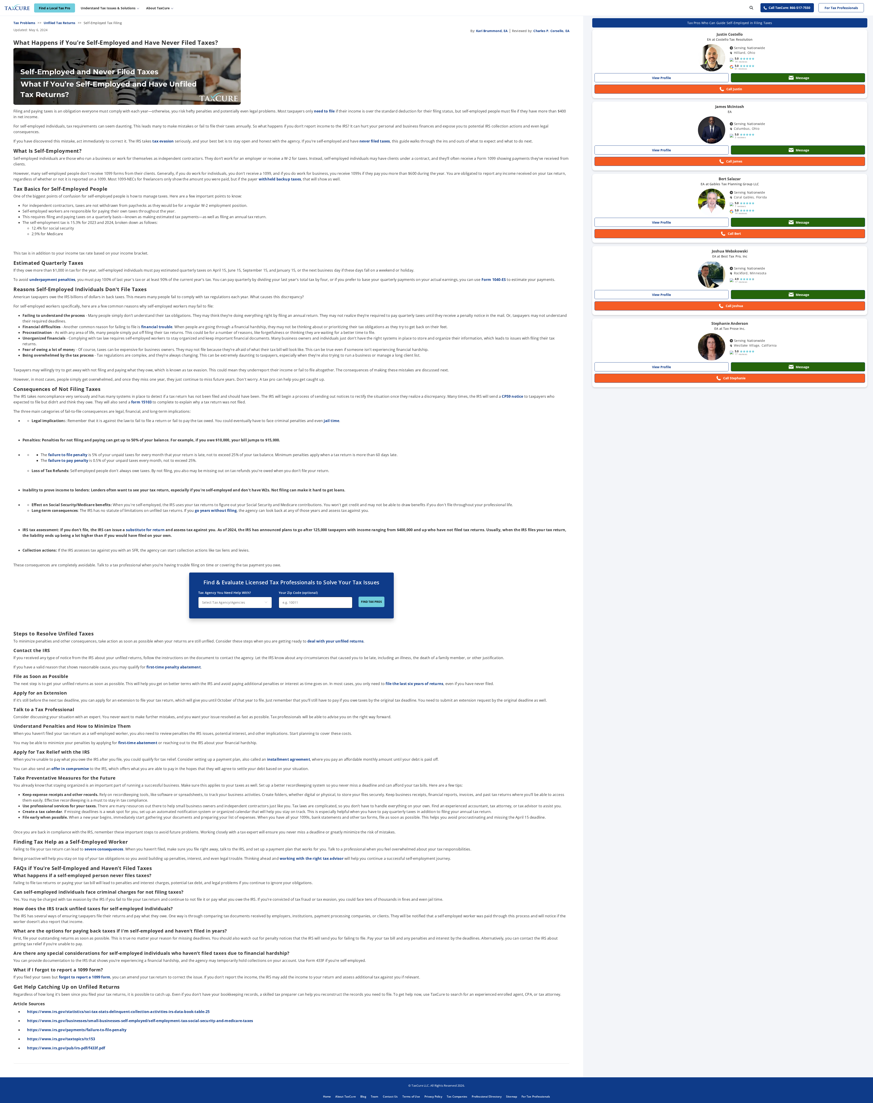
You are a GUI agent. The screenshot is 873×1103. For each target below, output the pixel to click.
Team (374, 1096)
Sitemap (511, 1096)
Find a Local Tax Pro (54, 8)
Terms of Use (411, 1096)
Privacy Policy (433, 1096)
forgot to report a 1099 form (84, 977)
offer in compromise (70, 768)
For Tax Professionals (841, 8)
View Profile (661, 78)
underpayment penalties (52, 279)
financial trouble (156, 326)
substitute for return (145, 529)
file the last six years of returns (414, 683)
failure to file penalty (68, 454)
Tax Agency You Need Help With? (224, 592)
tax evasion (163, 141)
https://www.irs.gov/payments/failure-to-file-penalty (77, 1029)
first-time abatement (137, 742)
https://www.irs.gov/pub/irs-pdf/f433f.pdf (66, 1047)
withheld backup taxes (280, 179)
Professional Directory (486, 1096)
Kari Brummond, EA (492, 31)
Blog (363, 1096)
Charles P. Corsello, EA (551, 31)
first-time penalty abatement (173, 667)
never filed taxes (374, 141)
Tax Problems (24, 23)
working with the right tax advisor (312, 858)
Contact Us (390, 1096)
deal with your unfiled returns (335, 641)
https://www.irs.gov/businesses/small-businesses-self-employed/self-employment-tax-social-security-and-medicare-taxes (140, 1020)
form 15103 (141, 402)
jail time (331, 420)
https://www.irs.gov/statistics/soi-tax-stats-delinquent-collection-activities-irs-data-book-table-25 (119, 1011)
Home (327, 1096)
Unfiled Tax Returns (59, 23)
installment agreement (288, 759)
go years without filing (216, 510)
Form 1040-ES (494, 279)
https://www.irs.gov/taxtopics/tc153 (61, 1038)
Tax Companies (457, 1096)
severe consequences (104, 849)
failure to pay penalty (68, 460)
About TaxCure (345, 1096)
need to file (324, 111)
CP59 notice (512, 396)
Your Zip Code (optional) (298, 592)
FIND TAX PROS (371, 602)
